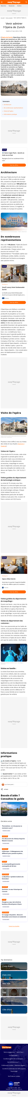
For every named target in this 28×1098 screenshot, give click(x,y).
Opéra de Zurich (7, 37)
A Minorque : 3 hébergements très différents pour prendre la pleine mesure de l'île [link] (12, 853)
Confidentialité (13, 1055)
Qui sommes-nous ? (13, 1062)
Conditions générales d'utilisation (13, 1059)
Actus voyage (9, 18)
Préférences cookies (7, 1065)
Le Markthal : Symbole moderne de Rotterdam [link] (12, 878)
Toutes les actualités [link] (14, 926)
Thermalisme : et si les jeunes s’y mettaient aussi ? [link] (12, 827)
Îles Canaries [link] (7, 1001)
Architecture (7, 104)
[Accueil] (14, 2)
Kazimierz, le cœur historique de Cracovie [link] (12, 890)
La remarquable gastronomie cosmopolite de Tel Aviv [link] (11, 865)
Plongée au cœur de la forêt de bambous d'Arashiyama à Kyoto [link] (12, 903)
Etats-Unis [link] (6, 975)
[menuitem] (3, 5)
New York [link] (6, 984)
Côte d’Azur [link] (7, 1010)
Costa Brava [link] (7, 966)
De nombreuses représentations (13, 108)
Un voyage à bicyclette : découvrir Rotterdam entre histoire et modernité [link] (14, 916)
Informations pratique (10, 114)
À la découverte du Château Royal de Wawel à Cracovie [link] (13, 840)
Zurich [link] (4, 810)
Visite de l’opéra (8, 111)
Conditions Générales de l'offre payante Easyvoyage (14, 1070)
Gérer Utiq (19, 1052)
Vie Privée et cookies (14, 1076)
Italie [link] (4, 992)
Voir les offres (14, 165)
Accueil (3, 18)
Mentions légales (20, 1065)
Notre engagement (9, 1052)
